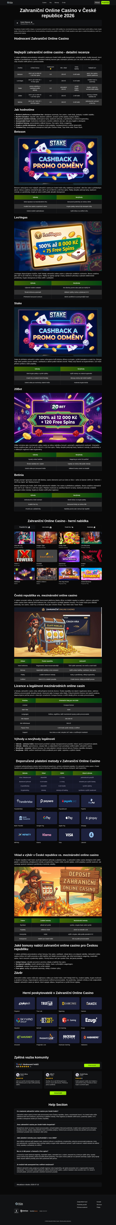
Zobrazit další (58, 1093)
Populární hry (23, 527)
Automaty (90, 527)
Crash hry (68, 527)
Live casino (45, 527)
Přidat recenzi (92, 1065)
